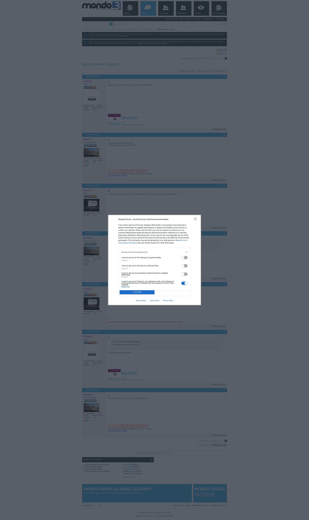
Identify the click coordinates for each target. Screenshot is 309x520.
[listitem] (154, 252)
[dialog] (154, 260)
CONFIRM (137, 292)
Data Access (154, 301)
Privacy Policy (168, 301)
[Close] (196, 219)
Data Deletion (141, 301)
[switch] (184, 257)
